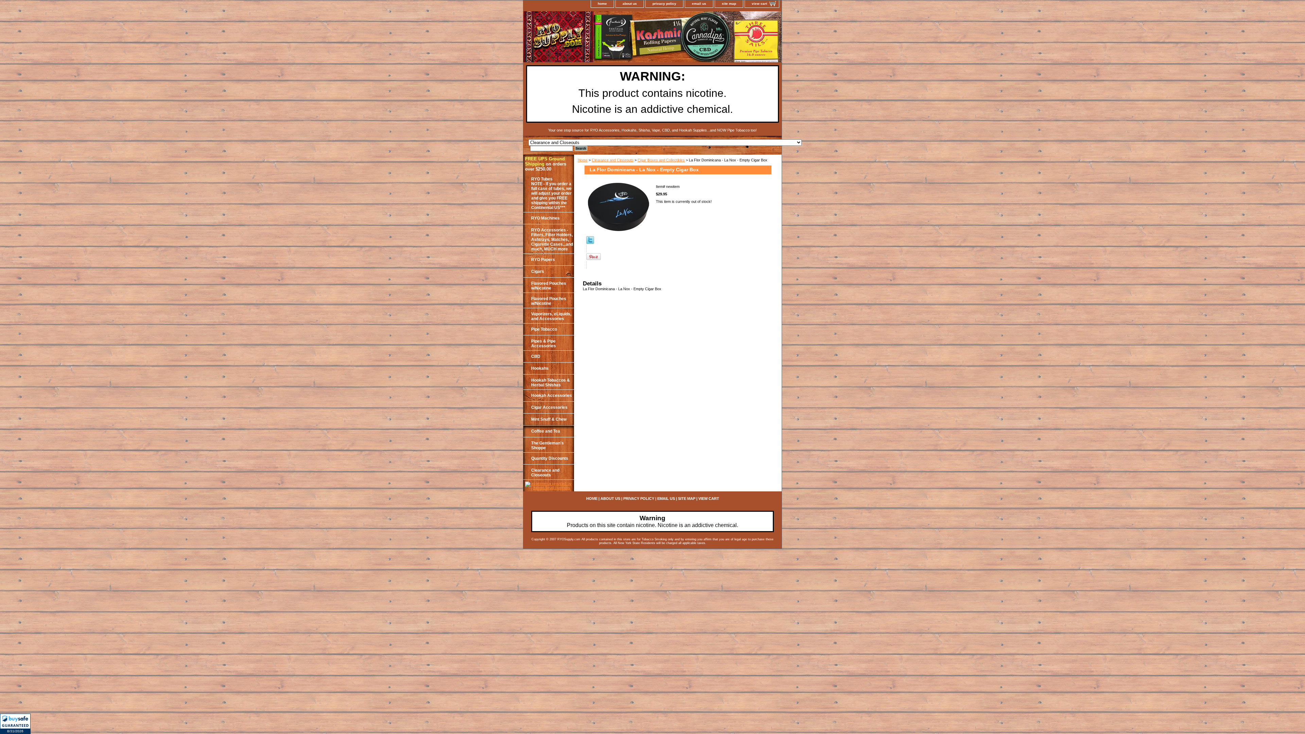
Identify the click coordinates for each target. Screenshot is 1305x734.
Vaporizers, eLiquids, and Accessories (551, 316)
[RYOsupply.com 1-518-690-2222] (608, 37)
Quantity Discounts (549, 458)
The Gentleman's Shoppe (547, 445)
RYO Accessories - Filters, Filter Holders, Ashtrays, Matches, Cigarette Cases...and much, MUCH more (552, 239)
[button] (15, 724)
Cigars (537, 271)
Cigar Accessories (549, 407)
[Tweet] (590, 243)
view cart (759, 3)
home (602, 3)
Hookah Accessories (551, 395)
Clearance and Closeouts (612, 160)
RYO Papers (543, 259)
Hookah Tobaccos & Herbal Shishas (550, 382)
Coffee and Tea (545, 431)
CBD (535, 356)
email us (699, 3)
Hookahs (540, 368)
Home (583, 160)
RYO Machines (545, 218)
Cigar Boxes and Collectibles (661, 160)
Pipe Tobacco (544, 329)
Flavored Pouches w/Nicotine (548, 286)
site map (729, 3)
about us (630, 3)
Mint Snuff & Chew (549, 419)
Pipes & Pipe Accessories (543, 343)
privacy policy (664, 3)
